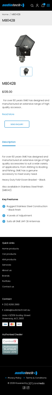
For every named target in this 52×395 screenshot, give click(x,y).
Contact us (8, 286)
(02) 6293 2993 (11, 304)
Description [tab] (9, 142)
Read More (8, 114)
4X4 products (9, 259)
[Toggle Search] (32, 5)
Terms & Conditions (36, 377)
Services (6, 264)
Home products (10, 248)
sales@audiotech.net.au (17, 310)
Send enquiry (17, 124)
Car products (9, 254)
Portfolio (6, 281)
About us (7, 270)
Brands (6, 275)
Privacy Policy (14, 377)
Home (5, 14)
